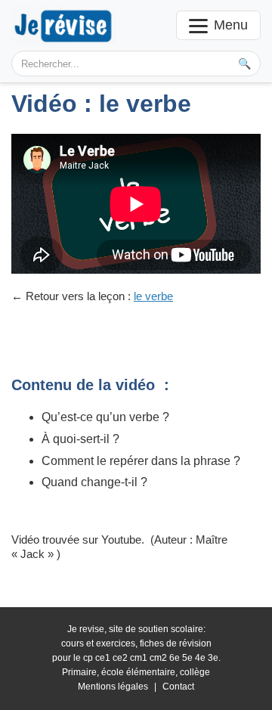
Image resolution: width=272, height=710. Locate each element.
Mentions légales (113, 686)
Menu (231, 25)
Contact (178, 686)
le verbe (153, 296)
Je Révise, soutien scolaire (63, 25)
